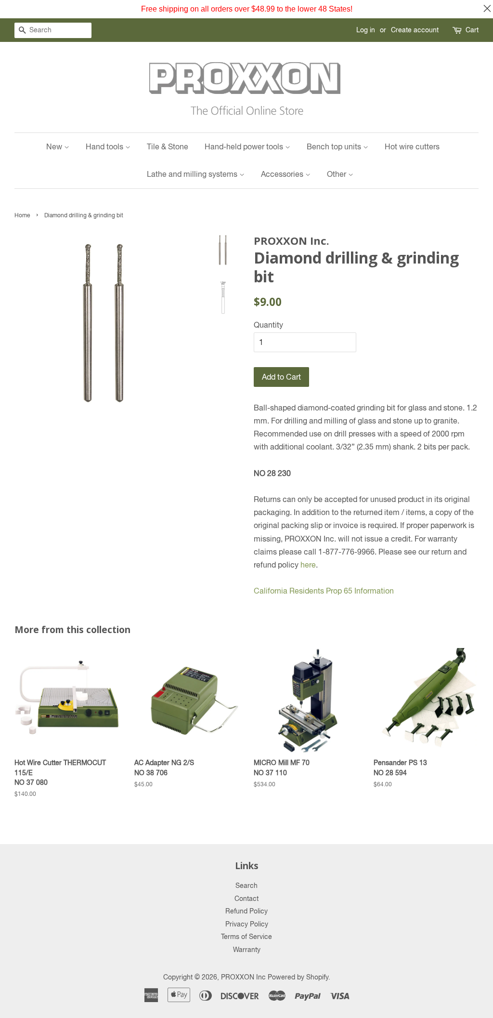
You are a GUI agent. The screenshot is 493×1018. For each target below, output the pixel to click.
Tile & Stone (167, 146)
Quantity (268, 324)
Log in (365, 30)
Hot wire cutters (412, 146)
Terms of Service (246, 936)
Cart (472, 30)
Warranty (246, 949)
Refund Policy (246, 911)
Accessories (283, 174)
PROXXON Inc (243, 977)
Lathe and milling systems (193, 174)
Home (22, 215)
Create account (415, 30)
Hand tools (105, 146)
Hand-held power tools (245, 146)
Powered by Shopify (298, 977)
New (55, 146)
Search (246, 885)
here (308, 564)
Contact (246, 898)
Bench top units (335, 146)
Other (337, 174)
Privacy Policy (246, 924)
